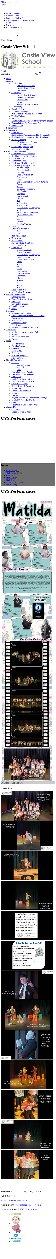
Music (19, 210)
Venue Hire (21, 367)
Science (20, 222)
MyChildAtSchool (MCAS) (23, 400)
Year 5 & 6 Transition (20, 337)
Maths (19, 285)
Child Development (25, 175)
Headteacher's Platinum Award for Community (30, 135)
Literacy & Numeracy (20, 229)
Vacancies (15, 118)
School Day (16, 388)
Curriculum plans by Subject (23, 165)
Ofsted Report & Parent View (23, 386)
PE (18, 217)
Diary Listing (16, 351)
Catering (20, 172)
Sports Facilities (23, 365)
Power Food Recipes (25, 259)
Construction (22, 177)
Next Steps (21, 245)
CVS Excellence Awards (27, 142)
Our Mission (16, 83)
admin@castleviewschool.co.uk (14, 1200)
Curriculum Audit (18, 161)
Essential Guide (12, 16)
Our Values (21, 90)
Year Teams (16, 325)
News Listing (17, 358)
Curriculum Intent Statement (23, 154)
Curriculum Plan (18, 158)
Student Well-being (19, 323)
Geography (21, 193)
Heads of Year (22, 100)
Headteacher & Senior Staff (28, 95)
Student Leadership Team (27, 104)
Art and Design (23, 168)
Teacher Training (18, 116)
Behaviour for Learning (21, 313)
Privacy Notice (32, 1209)
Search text (5, 74)
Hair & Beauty (23, 196)
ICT (18, 200)
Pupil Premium (17, 306)
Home (8, 78)
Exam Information (18, 290)
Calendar (15, 348)
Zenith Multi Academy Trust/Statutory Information (32, 121)
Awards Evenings (18, 139)
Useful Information (14, 360)
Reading (20, 231)
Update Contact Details (21, 412)
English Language (24, 250)
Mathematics (22, 203)
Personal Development (15, 294)
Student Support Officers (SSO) (24, 327)
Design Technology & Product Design (32, 182)
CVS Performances (19, 346)
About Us (10, 81)
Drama (19, 184)
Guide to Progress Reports (22, 147)
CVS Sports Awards (25, 144)
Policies (14, 395)
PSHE (19, 219)
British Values (17, 240)
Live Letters (16, 377)
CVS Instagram (17, 344)
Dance (19, 179)
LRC (19, 369)
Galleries (15, 353)
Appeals (14, 334)
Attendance (16, 320)
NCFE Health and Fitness (27, 212)
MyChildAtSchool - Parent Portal (20, 20)
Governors (21, 102)
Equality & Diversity (20, 109)
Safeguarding (16, 107)
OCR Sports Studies (25, 215)
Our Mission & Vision (26, 85)
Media (19, 264)
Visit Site (4, 71)
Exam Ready (16, 247)
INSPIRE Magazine (19, 355)
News (8, 341)
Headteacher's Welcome (26, 88)
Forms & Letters (13, 13)
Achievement (11, 130)
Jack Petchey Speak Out (21, 292)
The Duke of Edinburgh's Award (24, 405)
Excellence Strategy (19, 111)
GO (36, 74)
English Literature (24, 252)
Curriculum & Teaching (16, 151)
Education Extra (18, 297)
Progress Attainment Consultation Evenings (29, 398)
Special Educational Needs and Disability (28, 315)
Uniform (14, 393)
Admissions (11, 330)
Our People (16, 93)
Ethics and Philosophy (26, 189)
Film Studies (22, 191)
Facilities (15, 362)
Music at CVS (17, 125)
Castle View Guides (19, 384)
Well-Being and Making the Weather (26, 114)
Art (18, 266)
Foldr (8, 23)
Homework (16, 238)
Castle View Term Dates (21, 379)
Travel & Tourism (24, 224)
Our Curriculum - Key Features (24, 156)
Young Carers (17, 318)
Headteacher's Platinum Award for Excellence (30, 137)
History (20, 198)
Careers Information (19, 304)
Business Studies (23, 170)
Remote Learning (18, 236)
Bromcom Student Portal (16, 18)
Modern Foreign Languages (28, 208)
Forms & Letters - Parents (22, 372)
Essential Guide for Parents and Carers (27, 123)
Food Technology (24, 257)
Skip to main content (9, 2)
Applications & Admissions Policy (25, 332)
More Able (15, 301)
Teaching (15, 226)
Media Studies (22, 205)
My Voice (10, 25)
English (20, 186)
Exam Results (17, 132)
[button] (17, 36)
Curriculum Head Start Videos (23, 163)
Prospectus (15, 339)
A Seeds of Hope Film (20, 149)
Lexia (19, 233)
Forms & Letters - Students (22, 374)
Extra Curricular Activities (22, 299)
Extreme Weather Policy (21, 391)
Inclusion (10, 311)
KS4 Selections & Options (22, 243)
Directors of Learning (25, 97)
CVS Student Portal (14, 27)
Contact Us (10, 407)
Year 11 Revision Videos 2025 (23, 381)
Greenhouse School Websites (29, 1205)
